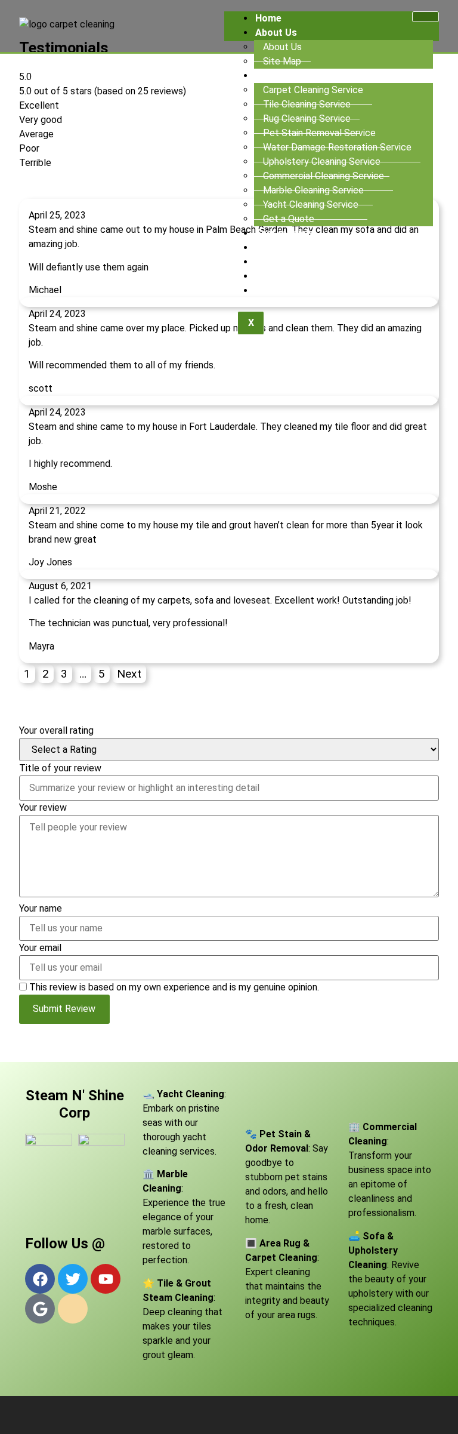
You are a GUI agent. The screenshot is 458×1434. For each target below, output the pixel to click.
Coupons (275, 261)
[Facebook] (40, 1279)
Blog (265, 276)
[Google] (40, 1309)
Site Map (282, 61)
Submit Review (64, 1008)
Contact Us (281, 290)
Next (129, 674)
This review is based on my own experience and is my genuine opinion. (174, 987)
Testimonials (284, 233)
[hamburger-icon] (425, 16)
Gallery (270, 247)
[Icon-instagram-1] (73, 1309)
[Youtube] (105, 1279)
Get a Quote (288, 218)
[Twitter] (73, 1279)
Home (268, 18)
